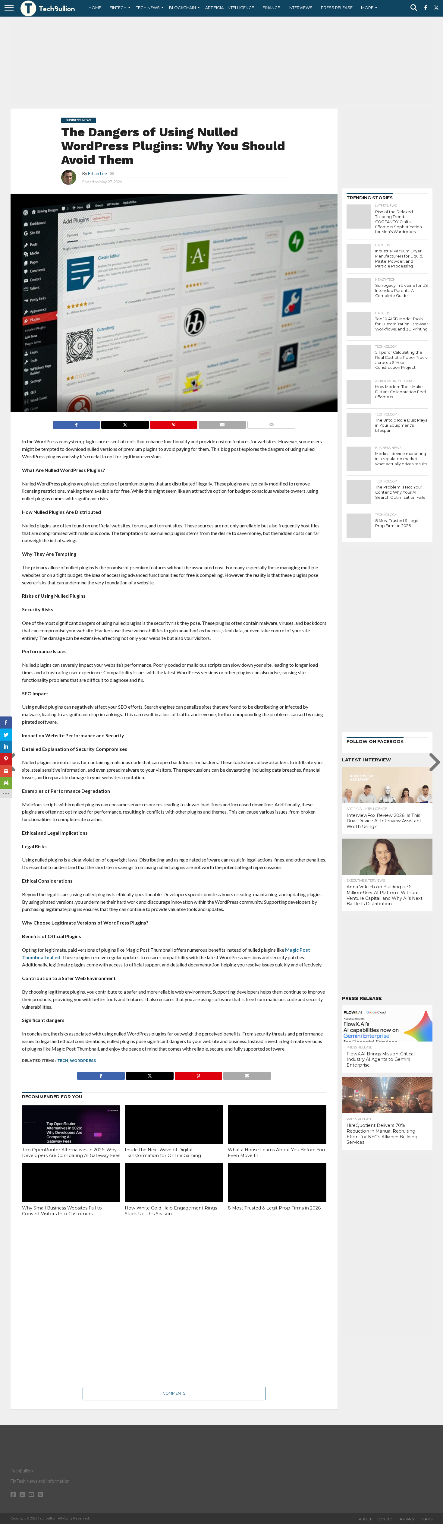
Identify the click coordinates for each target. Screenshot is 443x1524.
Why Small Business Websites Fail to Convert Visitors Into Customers (62, 1210)
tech (62, 1060)
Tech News (148, 7)
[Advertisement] (221, 62)
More (367, 7)
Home (95, 7)
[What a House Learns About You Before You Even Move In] (277, 1134)
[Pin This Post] (174, 423)
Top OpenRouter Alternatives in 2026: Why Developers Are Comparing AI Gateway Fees (71, 1152)
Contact (386, 1519)
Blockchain (182, 7)
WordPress (83, 1060)
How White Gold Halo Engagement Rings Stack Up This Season (171, 1210)
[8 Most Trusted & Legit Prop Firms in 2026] (277, 1192)
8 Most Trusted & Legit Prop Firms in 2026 (274, 1208)
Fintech (118, 7)
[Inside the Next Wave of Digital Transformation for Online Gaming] (174, 1134)
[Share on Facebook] (76, 423)
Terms (426, 1519)
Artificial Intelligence (229, 7)
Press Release (337, 7)
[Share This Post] (125, 423)
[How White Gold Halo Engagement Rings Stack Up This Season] (174, 1192)
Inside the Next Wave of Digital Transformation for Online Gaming (163, 1152)
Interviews (300, 7)
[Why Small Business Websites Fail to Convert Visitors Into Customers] (71, 1192)
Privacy (407, 1519)
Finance (271, 7)
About (365, 1519)
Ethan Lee (97, 173)
